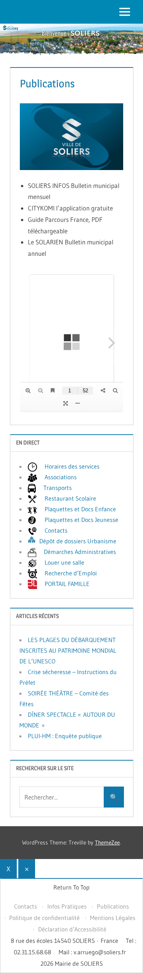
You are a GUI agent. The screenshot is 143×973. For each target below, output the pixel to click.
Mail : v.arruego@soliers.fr (92, 952)
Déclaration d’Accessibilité (72, 929)
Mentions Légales (112, 918)
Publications (113, 906)
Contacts (25, 906)
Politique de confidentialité (44, 918)
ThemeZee (107, 842)
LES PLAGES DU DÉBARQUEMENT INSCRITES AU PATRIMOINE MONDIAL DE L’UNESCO (67, 650)
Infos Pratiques (67, 906)
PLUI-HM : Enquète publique (65, 736)
